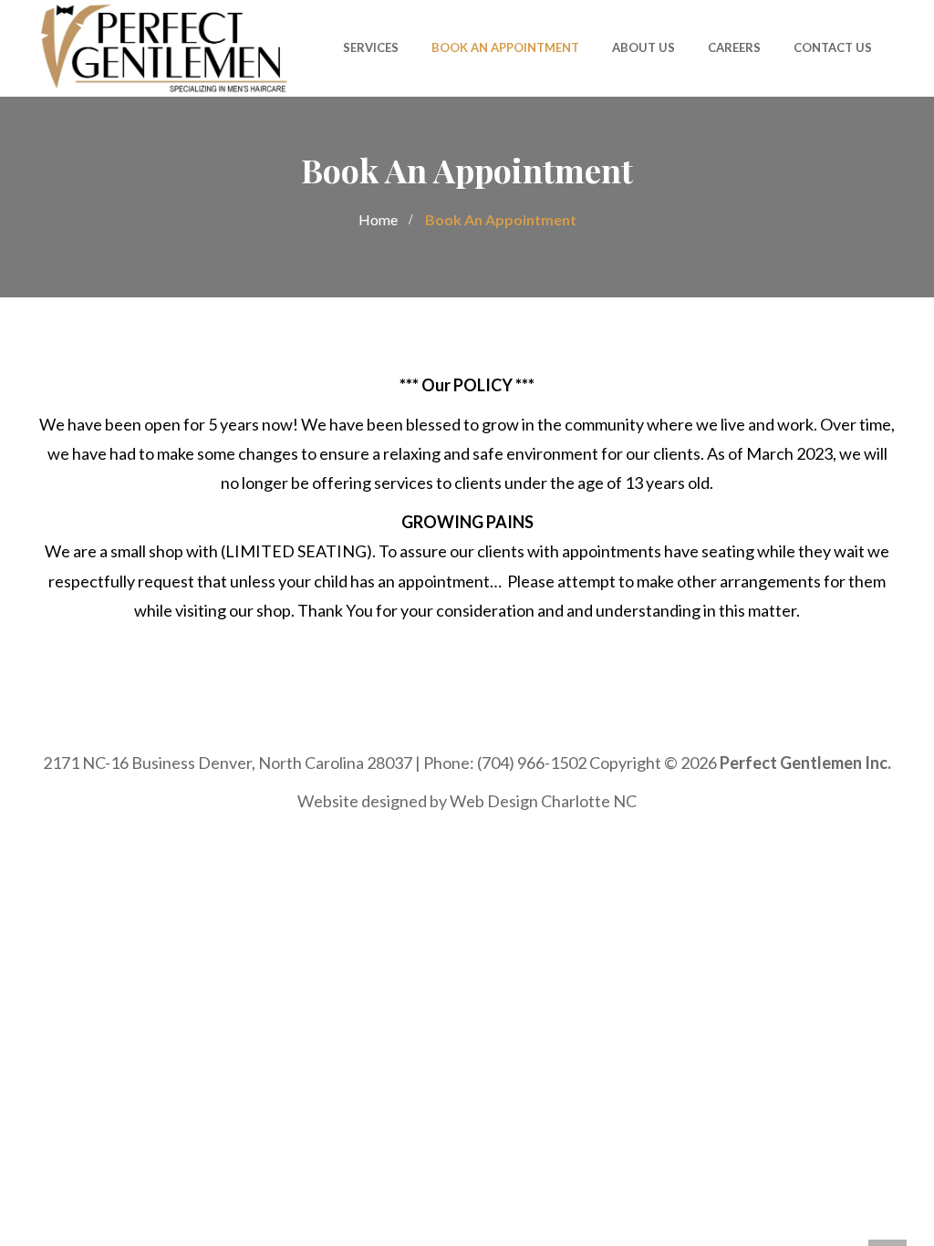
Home (378, 219)
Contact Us (833, 47)
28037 (389, 763)
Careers (734, 47)
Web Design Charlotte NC (543, 801)
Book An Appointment (505, 47)
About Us (643, 47)
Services (371, 47)
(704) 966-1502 (531, 763)
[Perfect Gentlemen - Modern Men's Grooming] (164, 46)
